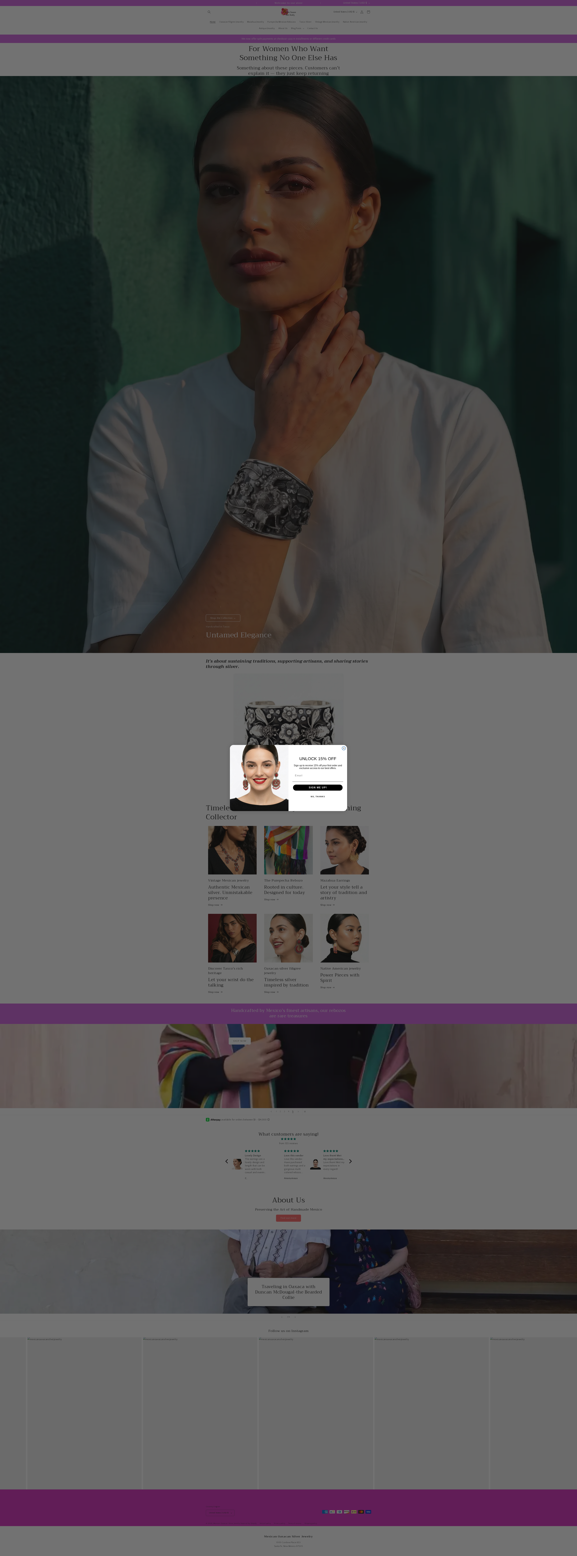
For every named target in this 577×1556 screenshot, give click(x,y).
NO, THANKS (318, 797)
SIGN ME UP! (318, 787)
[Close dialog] (344, 748)
